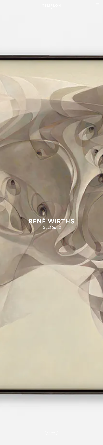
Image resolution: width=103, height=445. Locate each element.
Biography (51, 432)
